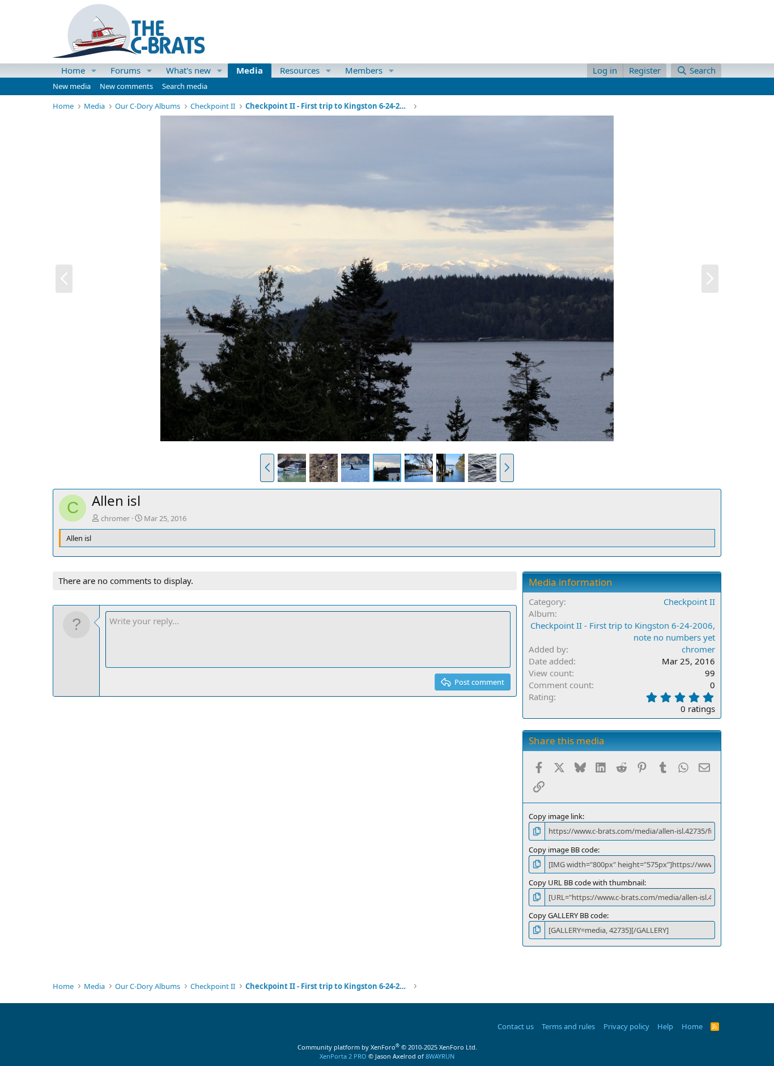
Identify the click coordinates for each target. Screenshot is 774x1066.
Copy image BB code (563, 850)
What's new (188, 70)
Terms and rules (568, 1026)
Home (73, 70)
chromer (115, 518)
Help (665, 1026)
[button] (94, 70)
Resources (300, 70)
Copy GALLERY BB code (568, 915)
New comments (126, 86)
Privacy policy (626, 1026)
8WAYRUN (440, 1056)
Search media (184, 86)
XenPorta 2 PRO (343, 1056)
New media (72, 86)
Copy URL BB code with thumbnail (586, 882)
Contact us (515, 1026)
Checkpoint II (689, 601)
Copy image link (555, 816)
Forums (125, 70)
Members (363, 70)
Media (249, 70)
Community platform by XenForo (387, 1047)
